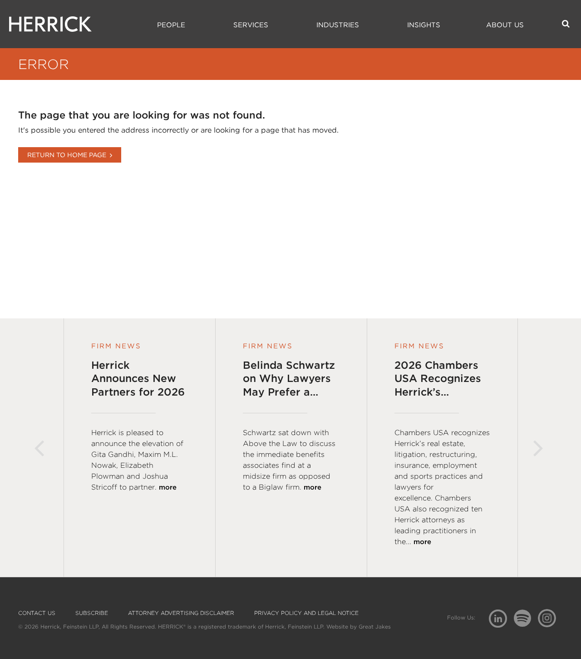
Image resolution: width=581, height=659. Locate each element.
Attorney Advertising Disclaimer (181, 613)
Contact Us (36, 613)
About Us (505, 25)
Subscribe (91, 613)
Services (250, 25)
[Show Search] (566, 24)
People (171, 25)
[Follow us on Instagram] (550, 617)
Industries (337, 25)
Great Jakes (375, 626)
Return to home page (66, 155)
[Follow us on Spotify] (526, 623)
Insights (423, 25)
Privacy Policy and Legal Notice (306, 613)
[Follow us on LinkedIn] (501, 619)
